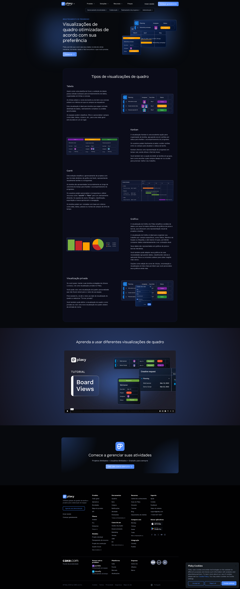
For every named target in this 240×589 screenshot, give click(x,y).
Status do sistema (156, 508)
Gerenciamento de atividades (96, 10)
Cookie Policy (204, 576)
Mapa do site (128, 585)
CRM (113, 538)
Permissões (115, 515)
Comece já (68, 54)
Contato (153, 502)
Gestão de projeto (117, 526)
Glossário (134, 505)
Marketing (115, 532)
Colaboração (113, 10)
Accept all (196, 583)
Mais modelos (96, 550)
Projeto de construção (99, 543)
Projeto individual (97, 537)
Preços (130, 4)
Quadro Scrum (96, 546)
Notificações (115, 508)
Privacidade (109, 585)
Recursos (117, 4)
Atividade (114, 511)
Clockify (133, 543)
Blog (132, 511)
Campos (114, 505)
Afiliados (133, 567)
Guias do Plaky (135, 502)
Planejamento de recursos (100, 540)
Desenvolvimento (117, 529)
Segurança (118, 585)
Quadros (114, 498)
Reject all (213, 583)
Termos (101, 585)
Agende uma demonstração (73, 508)
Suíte (113, 564)
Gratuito (94, 519)
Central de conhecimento (139, 498)
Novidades (95, 505)
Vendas (114, 535)
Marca (133, 570)
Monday (133, 523)
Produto (90, 4)
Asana (133, 529)
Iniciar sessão (149, 4)
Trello (133, 532)
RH (112, 542)
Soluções (103, 4)
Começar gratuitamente (168, 4)
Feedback (154, 505)
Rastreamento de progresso (130, 10)
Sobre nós (134, 564)
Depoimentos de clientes (139, 515)
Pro (93, 523)
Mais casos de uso (117, 545)
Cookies (94, 585)
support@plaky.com (157, 511)
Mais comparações (136, 535)
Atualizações (116, 573)
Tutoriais (133, 508)
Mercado (114, 570)
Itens (113, 502)
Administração (147, 10)
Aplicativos (95, 502)
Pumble (133, 546)
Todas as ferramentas (118, 518)
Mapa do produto (97, 508)
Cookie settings (229, 583)
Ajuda (152, 498)
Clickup (133, 526)
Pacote (114, 567)
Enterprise (95, 526)
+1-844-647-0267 (156, 515)
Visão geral (95, 498)
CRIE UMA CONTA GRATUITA (119, 467)
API (93, 511)
